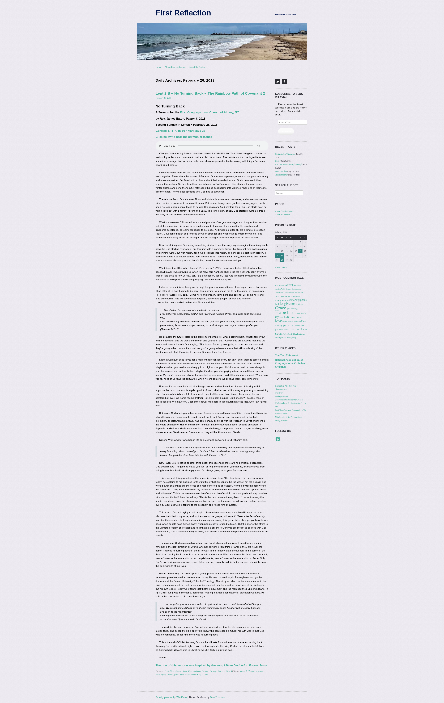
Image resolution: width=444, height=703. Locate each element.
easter (292, 300)
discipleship (281, 300)
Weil (206, 674)
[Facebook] (284, 81)
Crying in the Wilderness (285, 153)
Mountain (297, 321)
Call (283, 288)
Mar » (284, 267)
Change (288, 289)
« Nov (277, 267)
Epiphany (301, 300)
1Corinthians (169, 671)
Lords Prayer (295, 317)
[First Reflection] (222, 41)
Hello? (277, 160)
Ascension (297, 285)
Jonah (303, 313)
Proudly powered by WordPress (171, 697)
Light (286, 317)
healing (294, 308)
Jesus (291, 312)
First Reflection (183, 13)
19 (282, 255)
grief (288, 308)
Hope (280, 312)
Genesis (179, 671)
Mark (190, 671)
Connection (279, 292)
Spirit (290, 334)
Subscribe (286, 131)
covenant (259, 671)
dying (163, 674)
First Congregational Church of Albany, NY (209, 112)
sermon (281, 333)
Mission (290, 321)
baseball (243, 671)
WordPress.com (217, 697)
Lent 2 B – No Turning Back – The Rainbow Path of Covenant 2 (210, 93)
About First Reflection (175, 66)
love (278, 320)
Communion (296, 289)
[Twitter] (277, 81)
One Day (279, 392)
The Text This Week (286, 355)
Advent (289, 285)
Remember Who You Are (285, 385)
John (298, 313)
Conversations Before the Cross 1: (289, 399)
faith (277, 304)
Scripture (197, 671)
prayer (278, 329)
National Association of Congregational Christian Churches (290, 363)
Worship (221, 671)
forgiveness (288, 303)
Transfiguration (280, 337)
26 (282, 259)
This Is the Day (281, 174)
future (300, 304)
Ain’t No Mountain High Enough (288, 164)
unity (294, 337)
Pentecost (299, 325)
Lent (185, 671)
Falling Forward (281, 396)
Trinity (289, 337)
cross (293, 296)
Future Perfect (281, 171)
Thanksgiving (299, 333)
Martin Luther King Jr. (194, 674)
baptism (278, 289)
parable (288, 324)
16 (300, 250)
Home (158, 66)
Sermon (205, 671)
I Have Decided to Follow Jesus (245, 665)
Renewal (285, 329)
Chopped (251, 671)
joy (277, 317)
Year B (229, 671)
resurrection (298, 329)
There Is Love (281, 389)
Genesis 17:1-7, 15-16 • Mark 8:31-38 (180, 130)
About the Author (197, 66)
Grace (280, 307)
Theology (213, 671)
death (158, 674)
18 (277, 255)
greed (176, 674)
